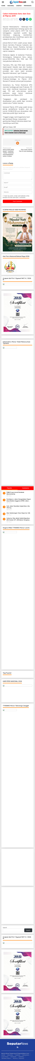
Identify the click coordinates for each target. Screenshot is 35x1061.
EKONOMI (13, 1056)
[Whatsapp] (30, 19)
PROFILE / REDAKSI (18, 1058)
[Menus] (2, 2)
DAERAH (17, 1055)
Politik (4, 20)
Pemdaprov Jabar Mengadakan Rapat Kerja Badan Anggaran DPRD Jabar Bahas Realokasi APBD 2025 (19, 500)
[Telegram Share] (27, 19)
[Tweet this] (23, 19)
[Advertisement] (17, 867)
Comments (25, 488)
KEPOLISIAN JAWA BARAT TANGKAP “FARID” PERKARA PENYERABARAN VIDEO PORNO (8, 152)
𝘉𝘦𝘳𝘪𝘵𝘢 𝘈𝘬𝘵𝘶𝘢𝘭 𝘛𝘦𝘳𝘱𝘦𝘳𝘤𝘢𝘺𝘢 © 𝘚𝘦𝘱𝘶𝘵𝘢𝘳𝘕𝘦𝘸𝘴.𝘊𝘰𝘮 (15, 1053)
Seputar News (9, 20)
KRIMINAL (21, 1056)
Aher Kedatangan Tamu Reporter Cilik (18, 513)
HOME (3, 1055)
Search (5, 927)
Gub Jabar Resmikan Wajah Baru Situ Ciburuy (18, 506)
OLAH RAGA (4, 1056)
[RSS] (17, 143)
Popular (9, 488)
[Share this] (20, 19)
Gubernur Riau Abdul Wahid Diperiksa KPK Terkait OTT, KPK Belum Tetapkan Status (18, 519)
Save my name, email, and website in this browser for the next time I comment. (16, 196)
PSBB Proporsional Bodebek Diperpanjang (15, 493)
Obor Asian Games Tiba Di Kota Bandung (25, 149)
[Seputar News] (18, 2)
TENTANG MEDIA (6, 1058)
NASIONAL (10, 1055)
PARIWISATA (25, 1055)
